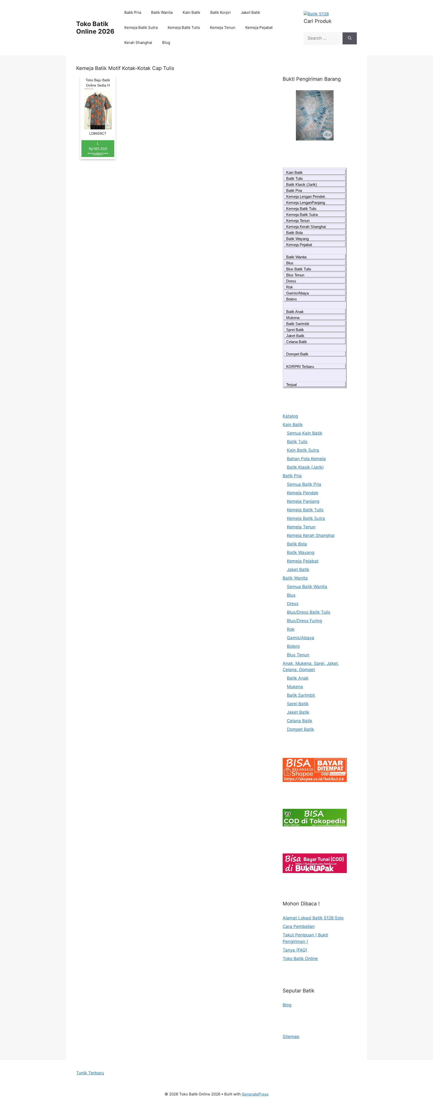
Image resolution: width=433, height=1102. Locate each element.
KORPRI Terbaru (300, 366)
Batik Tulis (294, 178)
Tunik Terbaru (90, 1072)
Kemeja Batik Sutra (141, 27)
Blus (289, 263)
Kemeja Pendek (302, 492)
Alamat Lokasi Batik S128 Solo (313, 917)
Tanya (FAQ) (295, 950)
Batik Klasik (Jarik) (301, 184)
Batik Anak (295, 311)
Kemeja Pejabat (259, 27)
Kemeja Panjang (303, 501)
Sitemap (291, 1036)
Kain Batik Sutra (303, 450)
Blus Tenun (295, 275)
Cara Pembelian (299, 926)
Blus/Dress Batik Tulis (308, 612)
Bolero (291, 299)
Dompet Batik (297, 354)
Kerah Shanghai (138, 42)
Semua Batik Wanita (307, 586)
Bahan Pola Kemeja (306, 458)
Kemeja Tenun (222, 27)
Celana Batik (296, 342)
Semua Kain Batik (304, 433)
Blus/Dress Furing (304, 620)
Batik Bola (294, 232)
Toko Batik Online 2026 (95, 27)
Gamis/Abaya (297, 293)
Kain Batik (191, 12)
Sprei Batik (295, 330)
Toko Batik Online (300, 958)
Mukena (292, 318)
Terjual (291, 384)
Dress (291, 281)
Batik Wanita (162, 12)
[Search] (350, 38)
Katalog (290, 416)
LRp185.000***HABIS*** (97, 148)
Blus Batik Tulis (298, 269)
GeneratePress (255, 1094)
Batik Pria (132, 12)
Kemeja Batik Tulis (184, 27)
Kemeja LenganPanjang (305, 202)
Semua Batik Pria (304, 484)
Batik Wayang (297, 239)
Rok (289, 287)
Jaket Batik (250, 12)
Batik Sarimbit (297, 324)
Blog (166, 42)
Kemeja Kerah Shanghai (306, 226)
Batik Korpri (220, 12)
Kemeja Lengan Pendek (305, 196)
